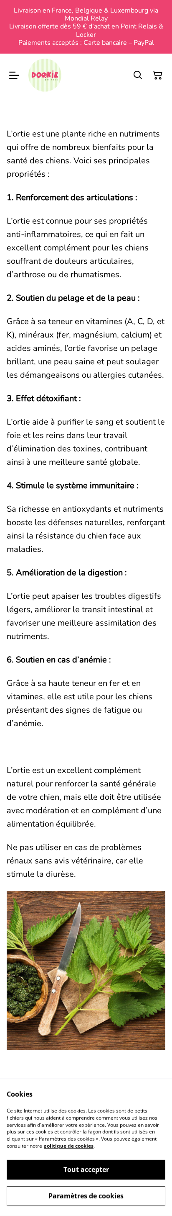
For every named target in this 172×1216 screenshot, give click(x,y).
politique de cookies (68, 1145)
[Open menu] (14, 75)
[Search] (138, 75)
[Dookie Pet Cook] (45, 75)
